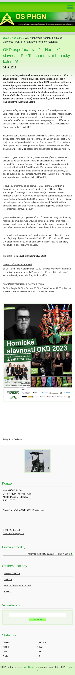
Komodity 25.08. (43, 554)
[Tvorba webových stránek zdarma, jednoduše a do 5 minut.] (21, 667)
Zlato (58, 554)
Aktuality (17, 37)
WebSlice (28, 667)
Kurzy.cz (30, 554)
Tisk (37, 667)
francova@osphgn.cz (13, 533)
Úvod (6, 37)
